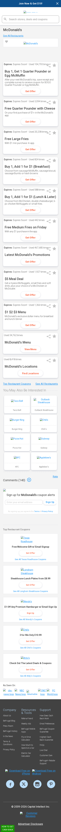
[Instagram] (37, 784)
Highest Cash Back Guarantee (46, 738)
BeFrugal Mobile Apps (28, 730)
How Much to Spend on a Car (27, 746)
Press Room (8, 726)
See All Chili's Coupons (30, 648)
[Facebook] (10, 784)
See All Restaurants (13, 35)
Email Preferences (47, 724)
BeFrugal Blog (9, 721)
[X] (24, 784)
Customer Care (46, 755)
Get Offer (30, 91)
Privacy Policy (47, 511)
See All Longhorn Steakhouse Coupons (30, 591)
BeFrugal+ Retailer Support (47, 762)
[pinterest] (51, 784)
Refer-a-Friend (27, 718)
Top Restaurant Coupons (17, 383)
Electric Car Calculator (26, 754)
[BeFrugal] (30, 11)
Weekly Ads (26, 724)
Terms (37, 511)
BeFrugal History (10, 731)
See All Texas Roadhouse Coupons (30, 559)
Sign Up (30, 613)
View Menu (31, 349)
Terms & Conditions (7, 743)
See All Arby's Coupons (30, 676)
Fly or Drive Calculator (26, 738)
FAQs (42, 745)
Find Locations (30, 373)
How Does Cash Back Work (46, 717)
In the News (8, 736)
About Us (7, 715)
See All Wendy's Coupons (30, 619)
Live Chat (43, 750)
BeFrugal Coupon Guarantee (47, 730)
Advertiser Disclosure (30, 824)
